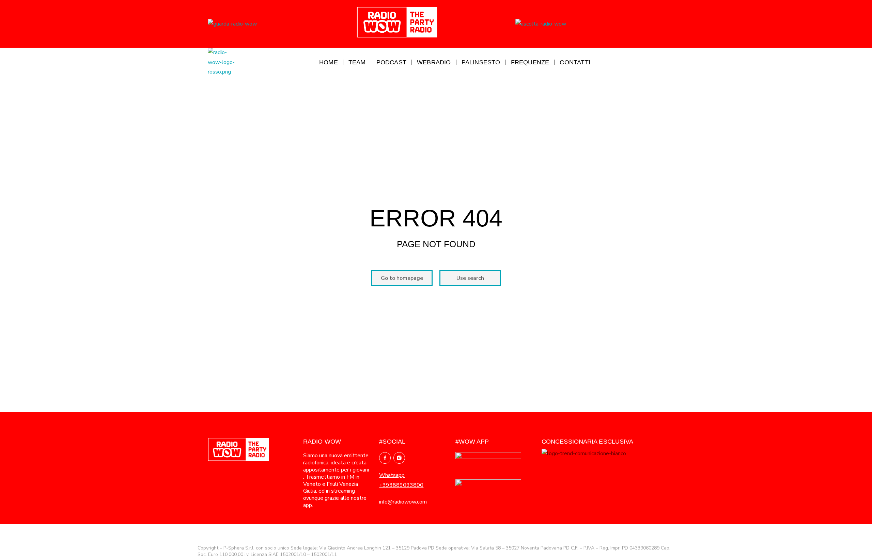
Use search (470, 278)
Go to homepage (402, 278)
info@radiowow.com (403, 502)
